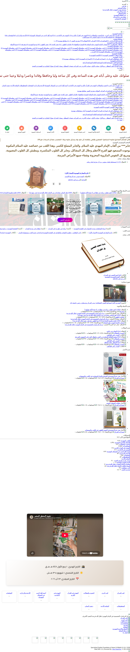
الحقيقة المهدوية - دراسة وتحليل (34, 228)
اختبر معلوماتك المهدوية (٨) (113, 50)
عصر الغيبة (54, 44)
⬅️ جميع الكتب (125, 621)
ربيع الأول (102, 66)
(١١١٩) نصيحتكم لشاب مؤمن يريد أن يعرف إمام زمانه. (104, 162)
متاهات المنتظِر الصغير (113, 403)
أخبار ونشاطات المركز (113, 59)
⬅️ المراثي (126, 625)
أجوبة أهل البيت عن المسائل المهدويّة (40, 35)
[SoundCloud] (119, 22)
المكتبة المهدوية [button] (117, 84)
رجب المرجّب (77, 66)
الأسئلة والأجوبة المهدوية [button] (114, 93)
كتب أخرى (107, 35)
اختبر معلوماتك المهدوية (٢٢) (99, 103)
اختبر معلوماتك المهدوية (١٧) (68, 102)
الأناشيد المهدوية (94, 55)
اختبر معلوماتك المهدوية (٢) (96, 48)
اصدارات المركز (98, 59)
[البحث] (108, 28)
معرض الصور (73, 41)
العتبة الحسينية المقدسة (112, 277)
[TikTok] (118, 22)
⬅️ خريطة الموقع (124, 631)
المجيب (107, 313)
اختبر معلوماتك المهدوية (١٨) (50, 102)
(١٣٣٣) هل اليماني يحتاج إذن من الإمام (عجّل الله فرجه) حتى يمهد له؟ (76, 192)
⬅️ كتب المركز (125, 618)
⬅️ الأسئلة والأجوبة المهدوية (121, 629)
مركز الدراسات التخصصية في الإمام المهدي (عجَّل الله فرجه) (85, 313)
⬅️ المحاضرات (125, 623)
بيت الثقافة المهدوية (120, 15)
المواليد (84, 41)
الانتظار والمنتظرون (115, 44)
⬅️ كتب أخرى (125, 620)
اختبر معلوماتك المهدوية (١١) (60, 50)
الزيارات (111, 41)
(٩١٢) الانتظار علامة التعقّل (112, 342)
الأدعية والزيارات (20, 35)
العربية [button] (124, 1)
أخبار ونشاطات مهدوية (70, 59)
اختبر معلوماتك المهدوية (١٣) (23, 50)
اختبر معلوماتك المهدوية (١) (113, 48)
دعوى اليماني (95, 37)
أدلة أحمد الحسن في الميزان (112, 275)
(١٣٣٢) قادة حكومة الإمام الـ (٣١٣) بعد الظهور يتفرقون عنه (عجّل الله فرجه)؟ (96, 321)
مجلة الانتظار (122, 13)
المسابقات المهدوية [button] (116, 112)
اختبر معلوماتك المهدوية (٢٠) (13, 102)
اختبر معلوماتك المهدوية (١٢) (42, 50)
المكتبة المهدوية (117, 33)
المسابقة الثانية (107, 62)
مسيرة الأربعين (121, 11)
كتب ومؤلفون (125, 468)
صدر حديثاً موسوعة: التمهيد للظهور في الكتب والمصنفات (102, 430)
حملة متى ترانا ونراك (119, 17)
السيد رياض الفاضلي (113, 335)
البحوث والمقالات (95, 35)
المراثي (92, 41)
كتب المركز (117, 35)
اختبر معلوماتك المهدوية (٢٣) (80, 103)
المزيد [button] (120, 70)
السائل (122, 313)
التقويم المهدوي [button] (117, 116)
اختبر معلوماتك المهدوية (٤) (61, 48)
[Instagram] (123, 22)
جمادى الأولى (95, 66)
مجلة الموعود (122, 8)
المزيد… (93, 52)
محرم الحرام (118, 66)
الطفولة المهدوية (117, 53)
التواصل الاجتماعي (120, 19)
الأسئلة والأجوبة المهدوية (114, 43)
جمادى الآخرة (86, 66)
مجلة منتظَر (118, 55)
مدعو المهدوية (31, 44)
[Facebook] (129, 22)
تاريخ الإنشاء (114, 311)
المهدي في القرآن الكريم (78, 35)
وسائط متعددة (117, 39)
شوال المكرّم (49, 66)
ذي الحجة (35, 66)
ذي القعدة (41, 66)
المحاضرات (101, 41)
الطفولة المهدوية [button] (117, 105)
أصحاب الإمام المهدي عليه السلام (96, 44)
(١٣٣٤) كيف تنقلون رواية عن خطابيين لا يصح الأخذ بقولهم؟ (102, 309)
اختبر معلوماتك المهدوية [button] (115, 96)
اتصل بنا (119, 68)
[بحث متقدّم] (111, 28)
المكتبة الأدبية (106, 37)
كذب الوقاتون (12, 228)
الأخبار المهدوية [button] (117, 109)
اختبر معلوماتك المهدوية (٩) (96, 50)
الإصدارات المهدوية (85, 59)
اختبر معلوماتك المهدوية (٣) (79, 48)
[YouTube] (121, 22)
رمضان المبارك (58, 66)
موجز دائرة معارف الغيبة (122, 460)
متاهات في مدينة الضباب (59, 228)
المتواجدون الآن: (125, 437)
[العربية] (127, 80)
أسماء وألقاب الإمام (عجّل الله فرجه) (118, 466)
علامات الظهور (65, 44)
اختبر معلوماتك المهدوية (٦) (26, 48)
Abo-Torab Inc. (117, 649)
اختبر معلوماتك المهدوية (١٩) (32, 102)
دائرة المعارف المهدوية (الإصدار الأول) (76, 173)
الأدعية (118, 41)
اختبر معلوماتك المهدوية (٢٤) (62, 103)
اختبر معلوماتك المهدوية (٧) (9, 48)
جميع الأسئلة (14, 44)
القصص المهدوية (107, 55)
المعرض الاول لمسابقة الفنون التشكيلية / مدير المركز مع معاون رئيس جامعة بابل (95, 303)
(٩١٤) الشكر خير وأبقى (113, 331)
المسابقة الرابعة (88, 62)
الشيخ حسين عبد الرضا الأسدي (74, 176)
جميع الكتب (86, 37)
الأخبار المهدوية (117, 57)
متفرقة (22, 44)
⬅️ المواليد (126, 627)
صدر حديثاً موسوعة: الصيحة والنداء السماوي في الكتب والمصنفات (99, 376)
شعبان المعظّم (68, 66)
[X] (125, 22)
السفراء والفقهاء (78, 44)
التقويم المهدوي (117, 64)
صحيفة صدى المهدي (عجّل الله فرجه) (114, 10)
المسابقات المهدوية (116, 61)
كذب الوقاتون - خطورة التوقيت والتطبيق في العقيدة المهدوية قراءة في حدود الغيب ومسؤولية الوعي (76, 232)
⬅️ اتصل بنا (126, 632)
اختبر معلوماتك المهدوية (115, 46)
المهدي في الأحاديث (61, 35)
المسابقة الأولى (117, 62)
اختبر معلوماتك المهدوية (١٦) (87, 102)
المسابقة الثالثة (98, 62)
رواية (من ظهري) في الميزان (83, 228)
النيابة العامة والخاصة (123, 462)
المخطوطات (117, 37)
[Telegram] (127, 22)
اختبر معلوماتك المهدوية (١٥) (105, 52)
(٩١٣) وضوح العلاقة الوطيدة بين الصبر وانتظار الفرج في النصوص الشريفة (98, 337)
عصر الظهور (43, 44)
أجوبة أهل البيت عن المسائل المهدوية (118, 451)
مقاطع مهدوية (60, 41)
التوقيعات (9, 35)
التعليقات (84, 311)
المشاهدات (96, 311)
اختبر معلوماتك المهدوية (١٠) (78, 50)
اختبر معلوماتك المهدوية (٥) (44, 48)
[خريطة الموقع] (116, 22)
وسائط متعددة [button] (117, 89)
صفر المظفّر (110, 66)
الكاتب (122, 335)
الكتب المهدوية (125, 440)
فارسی (124, 6)
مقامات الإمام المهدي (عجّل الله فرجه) (118, 464)
